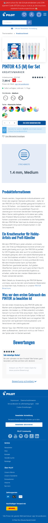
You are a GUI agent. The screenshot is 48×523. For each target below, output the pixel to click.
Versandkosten (40, 516)
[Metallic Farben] (23, 109)
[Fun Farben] (11, 109)
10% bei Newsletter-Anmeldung (26, 28)
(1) (45, 77)
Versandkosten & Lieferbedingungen (21, 404)
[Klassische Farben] (17, 109)
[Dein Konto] (31, 14)
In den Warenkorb (32, 123)
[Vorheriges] (4, 49)
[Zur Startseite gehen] (8, 14)
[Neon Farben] (30, 109)
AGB (37, 404)
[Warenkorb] (39, 14)
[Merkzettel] (24, 14)
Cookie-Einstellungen (24, 407)
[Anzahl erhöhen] (14, 123)
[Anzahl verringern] (4, 123)
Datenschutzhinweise (28, 400)
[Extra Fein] (5, 98)
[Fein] (13, 98)
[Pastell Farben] (36, 109)
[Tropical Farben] (5, 115)
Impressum (15, 400)
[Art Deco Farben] (5, 109)
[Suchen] (29, 22)
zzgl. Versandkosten (22, 84)
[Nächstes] (44, 49)
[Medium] (20, 98)
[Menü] (45, 14)
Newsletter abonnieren (24, 425)
